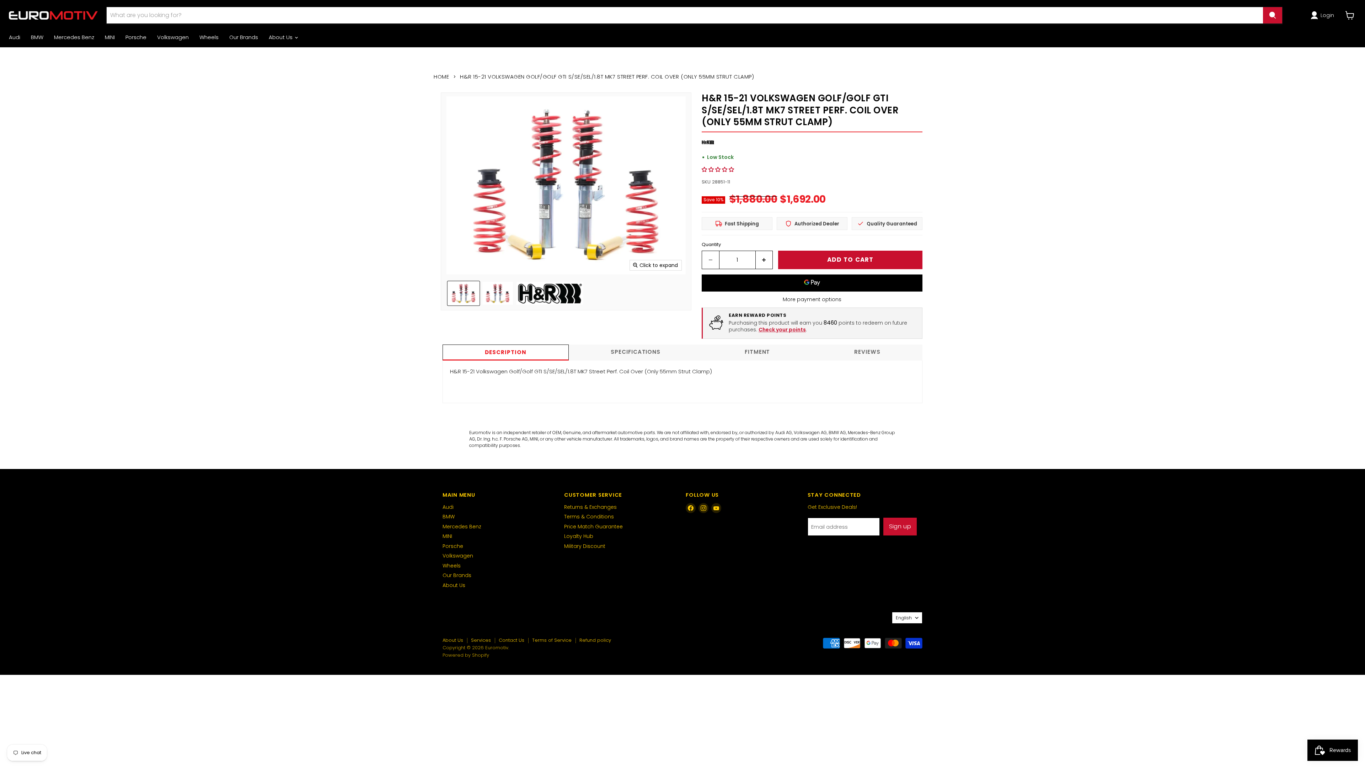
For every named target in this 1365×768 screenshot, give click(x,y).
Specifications (635, 352)
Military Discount (584, 546)
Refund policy (595, 640)
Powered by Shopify (466, 655)
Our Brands (243, 37)
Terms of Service (552, 640)
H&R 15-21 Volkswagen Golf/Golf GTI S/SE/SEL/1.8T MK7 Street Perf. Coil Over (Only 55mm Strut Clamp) (581, 371)
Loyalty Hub (578, 536)
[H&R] (708, 146)
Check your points (782, 329)
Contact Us (511, 640)
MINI (110, 37)
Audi (14, 37)
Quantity (711, 244)
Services (481, 640)
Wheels (209, 37)
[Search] (1272, 15)
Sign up (900, 526)
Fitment (757, 352)
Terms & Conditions (589, 516)
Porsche (135, 37)
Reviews (867, 352)
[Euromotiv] (53, 15)
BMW (37, 37)
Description (505, 352)
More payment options (812, 299)
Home (441, 77)
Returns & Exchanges (590, 507)
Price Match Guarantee (593, 526)
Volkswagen (173, 37)
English (904, 617)
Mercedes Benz (74, 37)
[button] (1324, 15)
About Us (281, 37)
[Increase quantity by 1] (764, 260)
